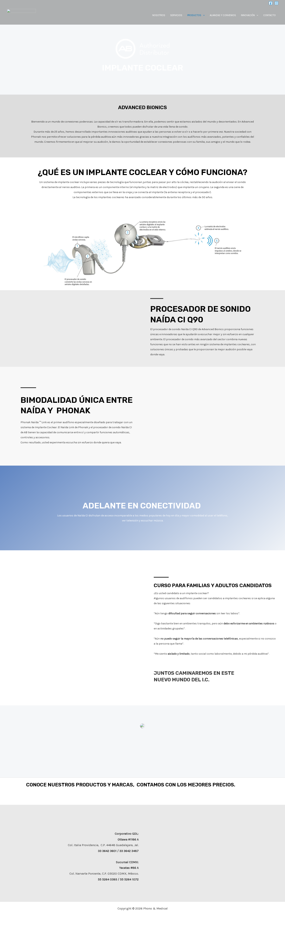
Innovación (248, 15)
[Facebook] (270, 3)
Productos (194, 15)
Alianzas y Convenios (223, 15)
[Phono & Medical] (21, 15)
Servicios (176, 15)
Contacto (269, 15)
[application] (203, 15)
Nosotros (158, 15)
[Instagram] (276, 3)
